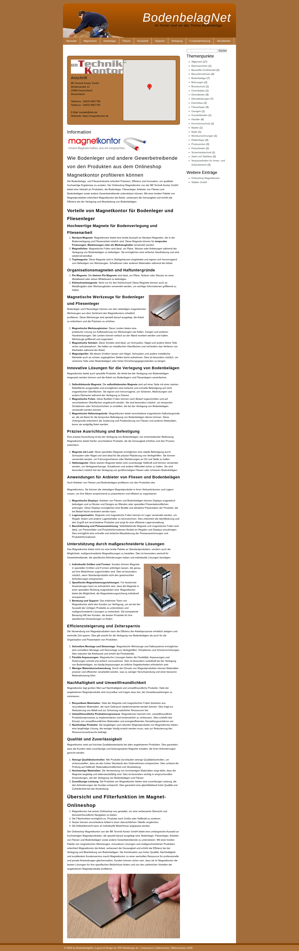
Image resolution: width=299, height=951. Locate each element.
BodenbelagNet (187, 16)
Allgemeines (90, 40)
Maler (194, 131)
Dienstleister (223, 40)
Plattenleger (198, 140)
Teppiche (160, 40)
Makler (195, 127)
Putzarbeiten (198, 148)
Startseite (71, 40)
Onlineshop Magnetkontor (205, 178)
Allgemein (196, 61)
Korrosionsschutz (200, 123)
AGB (189, 947)
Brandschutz (198, 86)
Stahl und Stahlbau (201, 156)
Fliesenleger (198, 107)
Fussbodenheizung (199, 40)
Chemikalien (198, 90)
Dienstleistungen (200, 98)
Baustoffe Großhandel (203, 70)
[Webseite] (97, 72)
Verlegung (177, 40)
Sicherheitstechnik (201, 152)
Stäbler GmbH (199, 182)
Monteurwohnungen (202, 135)
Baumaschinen (199, 65)
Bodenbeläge (198, 78)
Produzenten (198, 144)
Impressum (147, 947)
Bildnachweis (178, 947)
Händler (195, 119)
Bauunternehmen (200, 74)
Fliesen (126, 40)
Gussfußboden (199, 115)
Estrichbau (197, 102)
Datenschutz (162, 947)
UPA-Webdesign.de (127, 947)
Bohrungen (197, 82)
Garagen (196, 111)
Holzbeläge (109, 40)
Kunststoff (142, 40)
